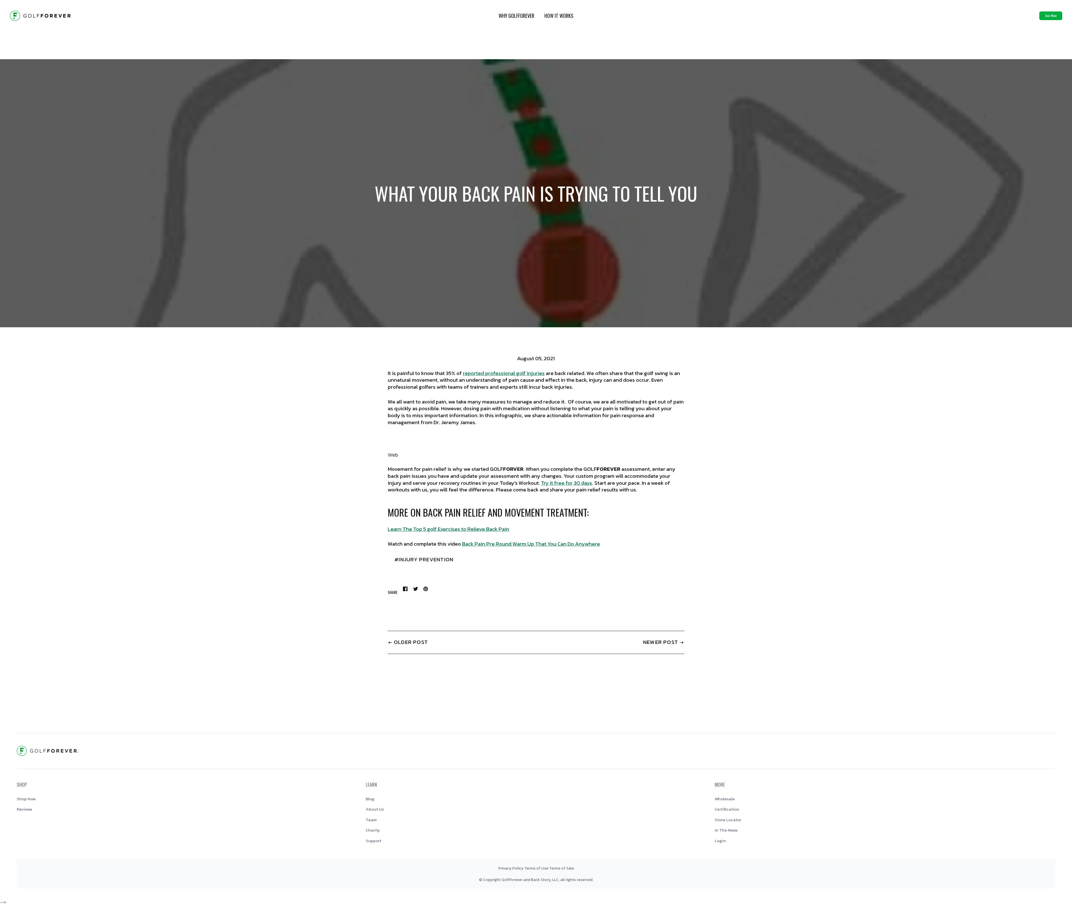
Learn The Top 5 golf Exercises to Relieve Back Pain (448, 529)
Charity (373, 830)
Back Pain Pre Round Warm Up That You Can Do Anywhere (531, 544)
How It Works (558, 15)
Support (373, 840)
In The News (726, 830)
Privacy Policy (510, 868)
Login (720, 840)
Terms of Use (536, 868)
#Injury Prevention (423, 559)
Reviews (24, 809)
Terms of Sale (561, 868)
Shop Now (26, 799)
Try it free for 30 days (566, 483)
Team (371, 819)
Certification (727, 809)
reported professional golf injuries (504, 373)
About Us (375, 809)
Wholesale (725, 799)
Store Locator (728, 819)
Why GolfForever (516, 15)
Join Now (1051, 15)
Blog (370, 799)
